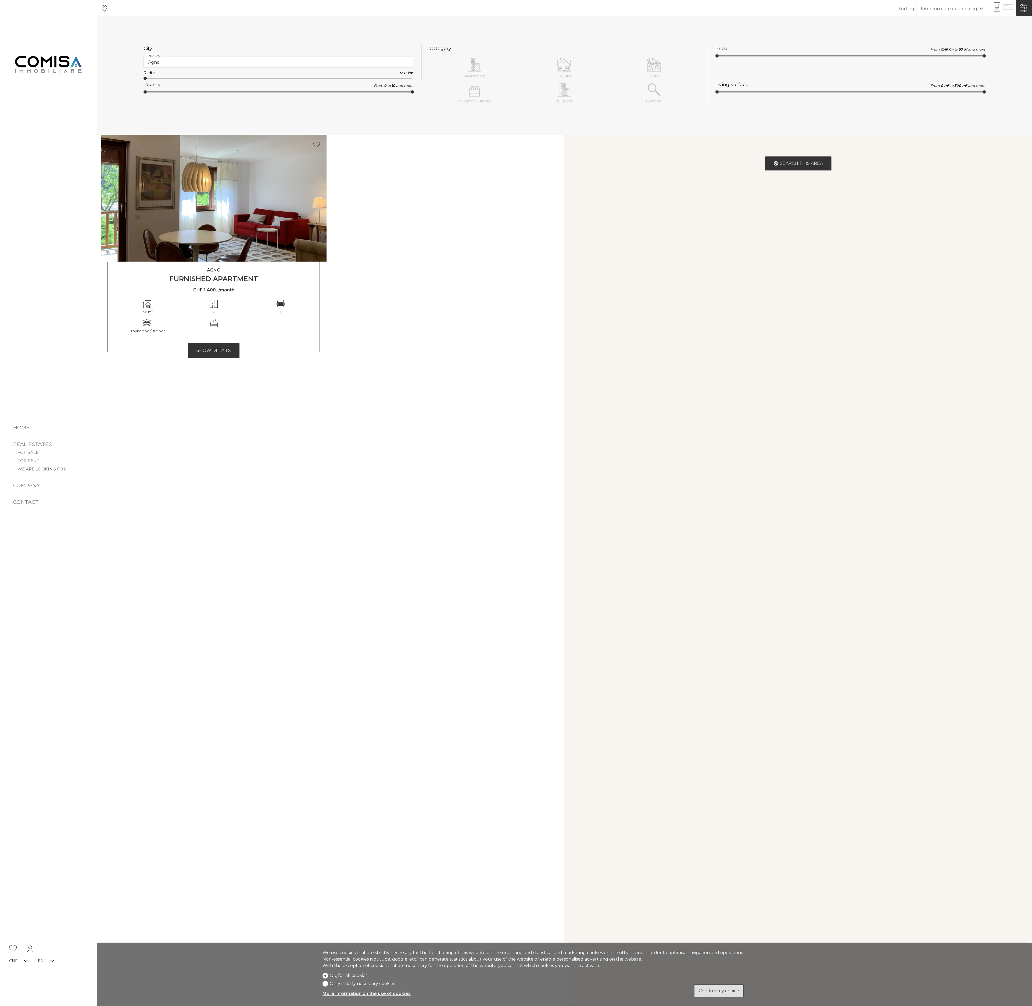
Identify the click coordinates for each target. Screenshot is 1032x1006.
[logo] (48, 63)
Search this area (801, 163)
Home (21, 427)
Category (440, 48)
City (148, 48)
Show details (213, 350)
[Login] (30, 949)
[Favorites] (13, 949)
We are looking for (41, 469)
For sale (27, 452)
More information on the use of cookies (366, 993)
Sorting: (906, 8)
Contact (26, 502)
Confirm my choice (719, 990)
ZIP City (154, 56)
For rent (28, 460)
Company (26, 485)
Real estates (32, 444)
